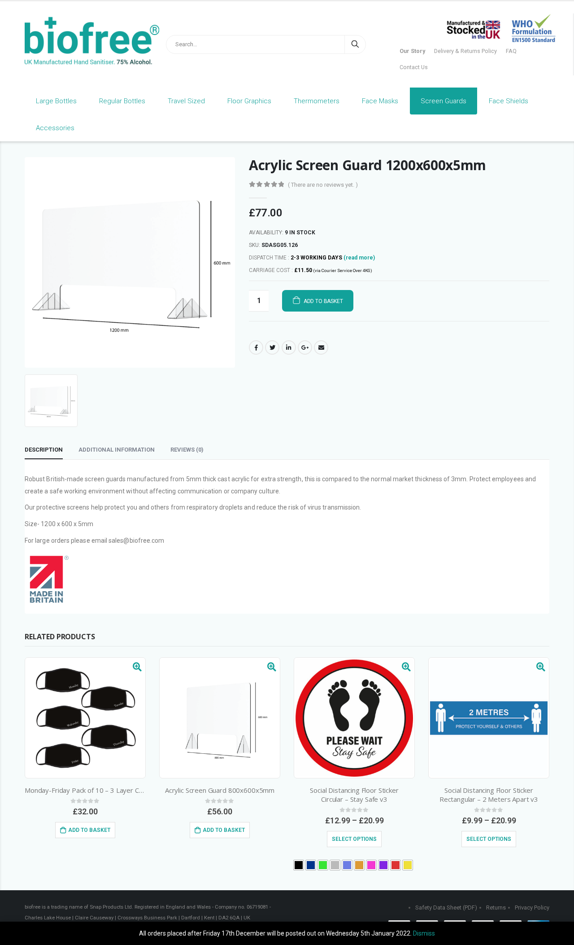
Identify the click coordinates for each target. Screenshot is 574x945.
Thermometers (316, 101)
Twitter (272, 347)
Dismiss (424, 933)
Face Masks (380, 101)
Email (321, 347)
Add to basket (323, 301)
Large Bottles (56, 101)
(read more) (359, 258)
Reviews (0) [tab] (187, 449)
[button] (299, 865)
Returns (496, 907)
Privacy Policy (532, 907)
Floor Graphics (249, 101)
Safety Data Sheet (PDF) (446, 907)
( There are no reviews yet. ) (323, 184)
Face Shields (508, 101)
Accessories (55, 128)
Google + (305, 347)
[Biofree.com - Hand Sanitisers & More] (81, 41)
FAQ (511, 51)
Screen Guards (443, 101)
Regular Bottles (122, 101)
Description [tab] (44, 449)
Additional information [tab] (116, 449)
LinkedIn (289, 347)
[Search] (355, 44)
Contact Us (414, 67)
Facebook (256, 347)
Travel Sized (186, 101)
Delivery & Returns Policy (465, 51)
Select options (354, 839)
